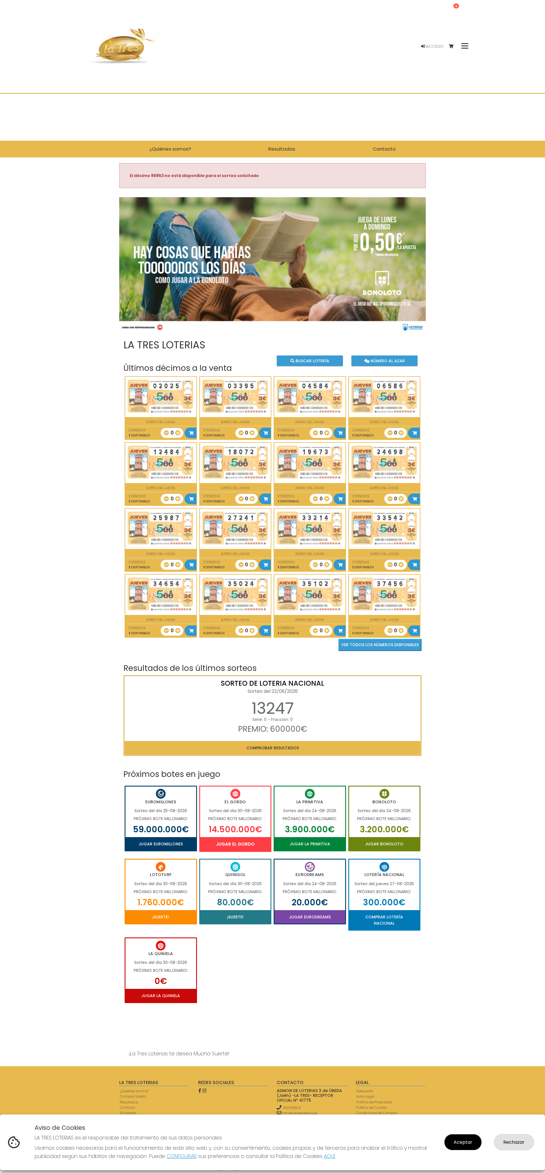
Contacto (127, 1107)
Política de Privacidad (374, 1102)
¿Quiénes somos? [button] (170, 148)
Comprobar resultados (272, 748)
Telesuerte (364, 1091)
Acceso (434, 46)
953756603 (292, 1107)
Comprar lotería (133, 1096)
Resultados (129, 1102)
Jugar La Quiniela (160, 996)
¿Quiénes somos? (134, 1091)
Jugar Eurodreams (310, 917)
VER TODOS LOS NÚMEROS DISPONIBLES (380, 645)
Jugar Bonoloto (384, 844)
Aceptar (463, 1142)
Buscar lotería (311, 360)
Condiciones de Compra (376, 1112)
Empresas (128, 1112)
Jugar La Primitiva (310, 844)
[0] (454, 46)
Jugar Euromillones (161, 844)
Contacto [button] (384, 148)
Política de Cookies (371, 1107)
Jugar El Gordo (235, 844)
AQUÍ (329, 1156)
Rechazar (514, 1142)
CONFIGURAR (182, 1156)
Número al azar (386, 360)
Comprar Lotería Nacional (384, 920)
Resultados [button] (281, 148)
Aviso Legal (365, 1096)
